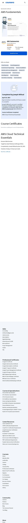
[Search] (25, 2)
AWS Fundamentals (13, 41)
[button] (14, 53)
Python (4, 347)
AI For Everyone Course (7, 397)
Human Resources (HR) (7, 341)
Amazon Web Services (11, 43)
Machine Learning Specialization (9, 407)
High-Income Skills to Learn (8, 436)
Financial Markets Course (8, 405)
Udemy (4, 487)
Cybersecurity (5, 335)
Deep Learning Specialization (9, 401)
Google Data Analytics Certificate (10, 366)
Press (3, 522)
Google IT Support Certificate (9, 368)
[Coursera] (10, 2)
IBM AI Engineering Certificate (9, 374)
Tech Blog (4, 510)
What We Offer (5, 458)
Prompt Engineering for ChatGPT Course (11, 409)
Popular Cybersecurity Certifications (10, 442)
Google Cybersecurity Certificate (10, 364)
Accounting (5, 331)
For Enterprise (5, 475)
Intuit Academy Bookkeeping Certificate (11, 381)
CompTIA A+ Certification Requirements (11, 428)
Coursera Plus (5, 466)
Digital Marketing (6, 339)
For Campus (5, 479)
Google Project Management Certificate (11, 370)
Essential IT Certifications (8, 433)
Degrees (4, 473)
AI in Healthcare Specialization (9, 399)
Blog (3, 506)
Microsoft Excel (5, 343)
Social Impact (5, 483)
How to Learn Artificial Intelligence (10, 438)
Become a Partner (6, 481)
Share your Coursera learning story (10, 444)
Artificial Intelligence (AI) (8, 333)
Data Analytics (5, 337)
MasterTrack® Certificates (8, 471)
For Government (6, 477)
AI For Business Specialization (9, 395)
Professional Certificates (8, 469)
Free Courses (5, 485)
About (3, 456)
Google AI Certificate (7, 362)
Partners (4, 502)
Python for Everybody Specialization (10, 411)
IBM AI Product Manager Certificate (10, 376)
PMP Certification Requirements (9, 440)
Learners (4, 499)
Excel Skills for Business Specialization (11, 403)
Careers (4, 462)
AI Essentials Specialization (8, 393)
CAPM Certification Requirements (10, 426)
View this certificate (5, 152)
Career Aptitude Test (7, 423)
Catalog (4, 464)
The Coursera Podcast (7, 508)
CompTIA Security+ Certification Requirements (9, 430)
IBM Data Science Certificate (9, 378)
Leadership (5, 460)
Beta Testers (5, 504)
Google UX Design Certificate (9, 372)
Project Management (7, 345)
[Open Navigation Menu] (3, 2)
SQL (3, 350)
